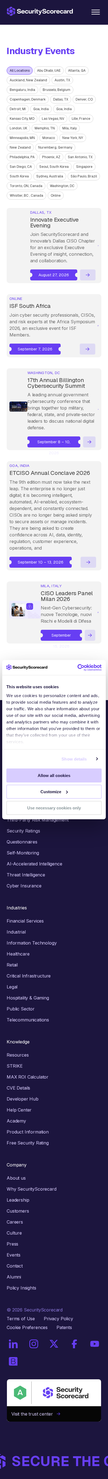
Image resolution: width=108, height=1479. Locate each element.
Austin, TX (62, 80)
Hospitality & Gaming (28, 998)
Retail (12, 965)
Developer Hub (22, 1099)
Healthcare (18, 954)
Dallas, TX (60, 99)
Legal (12, 987)
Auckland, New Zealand (28, 80)
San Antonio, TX (80, 157)
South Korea (19, 176)
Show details (74, 758)
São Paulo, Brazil (84, 176)
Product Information (28, 1132)
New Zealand (20, 147)
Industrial (16, 932)
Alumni (14, 1277)
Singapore (84, 167)
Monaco (48, 138)
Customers (18, 1211)
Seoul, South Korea (54, 167)
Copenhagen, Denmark (28, 99)
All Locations (20, 70)
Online (56, 195)
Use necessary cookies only (54, 807)
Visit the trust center (34, 1414)
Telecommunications (28, 1020)
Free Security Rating (28, 1143)
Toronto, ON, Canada (26, 186)
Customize (50, 791)
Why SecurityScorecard (31, 1189)
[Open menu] (95, 12)
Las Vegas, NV (53, 118)
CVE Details (18, 1088)
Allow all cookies (54, 775)
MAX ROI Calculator (27, 1077)
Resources (18, 1055)
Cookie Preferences (27, 1327)
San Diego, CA (21, 167)
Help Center (19, 1110)
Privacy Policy (58, 1318)
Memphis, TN (45, 128)
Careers (15, 1222)
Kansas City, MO (22, 118)
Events (13, 1255)
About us (16, 1178)
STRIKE (15, 1066)
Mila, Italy (69, 128)
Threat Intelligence (26, 875)
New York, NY (72, 138)
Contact (15, 1266)
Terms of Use (21, 1318)
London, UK (18, 128)
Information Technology (31, 943)
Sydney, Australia (49, 176)
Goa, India (41, 109)
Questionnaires (22, 842)
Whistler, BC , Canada (26, 195)
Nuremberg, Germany (55, 147)
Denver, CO (84, 99)
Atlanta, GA (77, 70)
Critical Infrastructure (29, 976)
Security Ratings (23, 831)
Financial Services (25, 921)
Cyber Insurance (24, 885)
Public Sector (21, 1009)
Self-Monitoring (23, 853)
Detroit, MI (18, 109)
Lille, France (81, 118)
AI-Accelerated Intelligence (34, 864)
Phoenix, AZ (51, 157)
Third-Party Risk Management (38, 820)
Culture (14, 1233)
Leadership (18, 1200)
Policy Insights (21, 1288)
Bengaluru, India (22, 90)
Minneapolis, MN (22, 138)
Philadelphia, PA (22, 157)
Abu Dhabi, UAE (49, 70)
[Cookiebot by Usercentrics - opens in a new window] (78, 667)
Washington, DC (62, 186)
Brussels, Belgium (56, 90)
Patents (64, 1327)
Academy (16, 1121)
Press (12, 1244)
